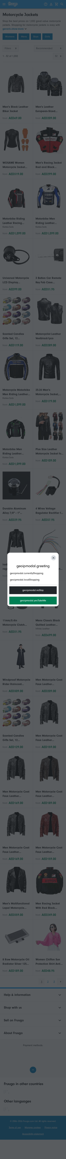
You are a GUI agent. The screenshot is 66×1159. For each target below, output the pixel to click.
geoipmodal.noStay (33, 590)
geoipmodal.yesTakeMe (33, 600)
